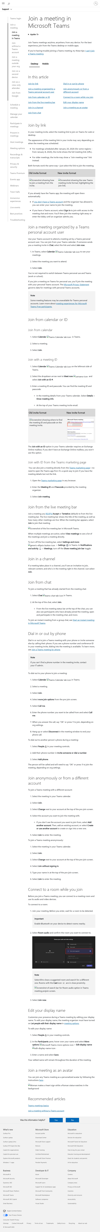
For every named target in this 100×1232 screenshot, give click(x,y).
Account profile (40, 1133)
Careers (70, 1174)
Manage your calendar (16, 115)
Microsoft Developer (41, 1178)
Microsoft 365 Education (75, 1146)
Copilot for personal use (10, 1154)
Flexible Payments (41, 1162)
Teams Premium (17, 173)
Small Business (7, 1203)
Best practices (16, 213)
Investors (70, 1191)
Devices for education (74, 1137)
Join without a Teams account (16, 47)
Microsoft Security (9, 1178)
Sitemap (5, 1223)
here (41, 1080)
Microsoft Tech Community (43, 1191)
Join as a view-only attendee (16, 84)
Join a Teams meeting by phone (46, 649)
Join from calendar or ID (39, 97)
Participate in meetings (16, 125)
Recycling (72, 1223)
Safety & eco (61, 1223)
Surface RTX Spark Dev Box (11, 1146)
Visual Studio (39, 1203)
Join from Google (16, 94)
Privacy (29, 1223)
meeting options (71, 1023)
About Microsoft (73, 1178)
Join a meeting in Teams (16, 35)
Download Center (40, 1137)
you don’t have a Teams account (48, 201)
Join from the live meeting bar (41, 102)
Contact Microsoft (17, 1223)
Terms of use (39, 1223)
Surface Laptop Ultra (9, 1142)
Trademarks (50, 1223)
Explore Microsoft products (11, 1158)
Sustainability (72, 1203)
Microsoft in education (75, 1133)
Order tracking (40, 1150)
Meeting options (17, 148)
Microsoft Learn (40, 1183)
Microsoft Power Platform (11, 1191)
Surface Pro (6, 1133)
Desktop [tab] (34, 63)
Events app (15, 179)
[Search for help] (9, 3)
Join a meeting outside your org (16, 62)
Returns (37, 1146)
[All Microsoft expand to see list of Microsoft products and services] (3, 3)
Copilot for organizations (11, 1150)
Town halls (15, 191)
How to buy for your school (76, 1150)
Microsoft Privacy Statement (76, 284)
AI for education (73, 1162)
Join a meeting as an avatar (75, 107)
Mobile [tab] (45, 63)
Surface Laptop (7, 1137)
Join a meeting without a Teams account (46, 1110)
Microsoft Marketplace (42, 1195)
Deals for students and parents (77, 1158)
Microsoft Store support (42, 1142)
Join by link (33, 83)
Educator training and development (79, 1154)
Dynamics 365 (7, 1183)
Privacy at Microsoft (74, 1187)
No (72, 1120)
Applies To (34, 34)
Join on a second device (16, 74)
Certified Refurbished (42, 1154)
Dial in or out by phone (73, 83)
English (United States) (14, 1211)
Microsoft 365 (7, 1187)
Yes (56, 1120)
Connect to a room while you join (78, 97)
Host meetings (16, 142)
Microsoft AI (7, 1174)
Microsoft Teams (8, 1195)
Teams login (15, 18)
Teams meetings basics (38, 1105)
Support (6, 9)
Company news (72, 1183)
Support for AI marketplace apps (45, 1187)
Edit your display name (73, 102)
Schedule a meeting (15, 106)
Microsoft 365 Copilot (10, 1199)
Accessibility (72, 1199)
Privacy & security (14, 165)
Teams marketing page (79, 467)
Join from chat (34, 112)
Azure (37, 1174)
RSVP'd (49, 513)
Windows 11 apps (8, 1162)
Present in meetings (14, 134)
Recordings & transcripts (16, 156)
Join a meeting (14, 26)
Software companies (41, 1199)
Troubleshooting (17, 219)
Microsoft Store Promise (43, 1158)
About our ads (82, 1223)
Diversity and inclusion (75, 1195)
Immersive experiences (15, 199)
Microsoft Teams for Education (77, 1142)
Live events (15, 207)
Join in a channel (35, 107)
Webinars (14, 185)
